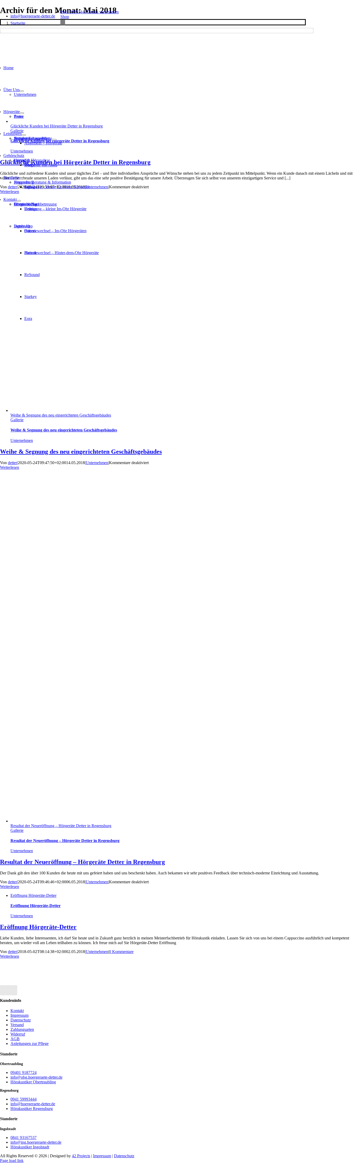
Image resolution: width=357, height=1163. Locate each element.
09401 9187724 (23, 1072)
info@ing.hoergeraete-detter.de (35, 1142)
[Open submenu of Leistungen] (24, 135)
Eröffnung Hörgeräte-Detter (33, 895)
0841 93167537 (23, 1137)
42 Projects (81, 1156)
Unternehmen (21, 440)
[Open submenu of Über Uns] (22, 91)
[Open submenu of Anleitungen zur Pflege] (54, 140)
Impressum (102, 1156)
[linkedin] (64, 22)
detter (12, 462)
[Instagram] (8, 990)
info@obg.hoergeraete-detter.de (36, 1077)
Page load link (12, 1160)
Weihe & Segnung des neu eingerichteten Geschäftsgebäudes (60, 415)
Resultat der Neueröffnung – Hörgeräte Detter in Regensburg (60, 825)
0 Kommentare (121, 951)
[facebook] (61, 22)
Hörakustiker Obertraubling (33, 1082)
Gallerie (17, 420)
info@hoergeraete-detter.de (32, 16)
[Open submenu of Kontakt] (19, 201)
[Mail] (14, 990)
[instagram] (63, 22)
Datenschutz (124, 1156)
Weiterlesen (9, 467)
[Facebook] (3, 990)
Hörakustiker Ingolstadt (29, 1147)
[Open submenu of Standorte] (21, 179)
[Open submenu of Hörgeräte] (22, 113)
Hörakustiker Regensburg (31, 1108)
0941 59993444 (73, 12)
